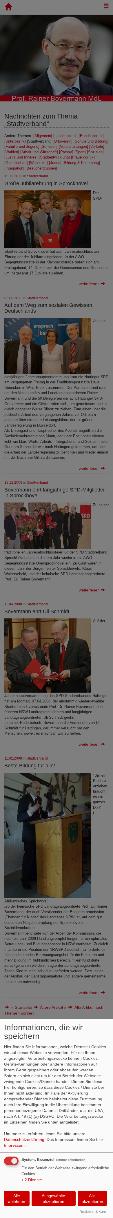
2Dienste (31, 1179)
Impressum (14, 1145)
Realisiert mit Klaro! (93, 1211)
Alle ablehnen (16, 1198)
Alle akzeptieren (92, 1198)
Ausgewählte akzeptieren (53, 1198)
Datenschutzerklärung (24, 1139)
